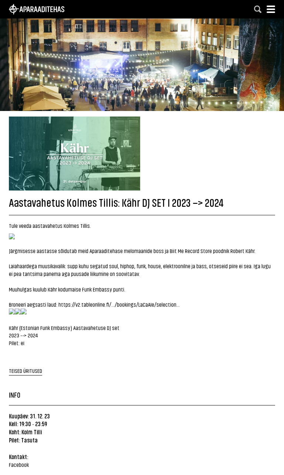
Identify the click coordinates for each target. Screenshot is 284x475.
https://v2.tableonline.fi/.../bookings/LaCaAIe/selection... (119, 304)
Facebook (19, 464)
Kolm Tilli (31, 431)
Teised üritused (25, 370)
